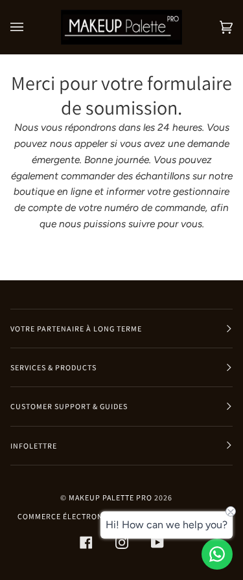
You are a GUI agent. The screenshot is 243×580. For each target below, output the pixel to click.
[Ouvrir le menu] (29, 27)
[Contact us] (217, 554)
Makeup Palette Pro (110, 497)
